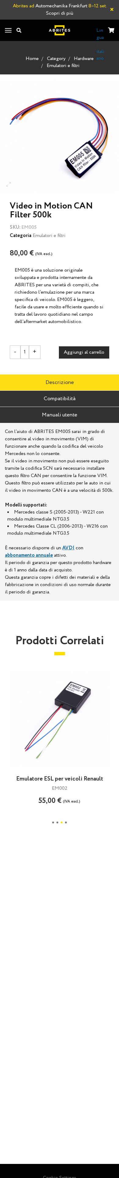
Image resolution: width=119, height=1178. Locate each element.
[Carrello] (111, 30)
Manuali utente (59, 415)
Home (32, 58)
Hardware (84, 58)
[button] (53, 822)
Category (56, 58)
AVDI (68, 547)
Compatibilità (60, 399)
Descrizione (59, 382)
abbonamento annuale (29, 555)
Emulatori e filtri (63, 65)
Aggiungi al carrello (84, 352)
